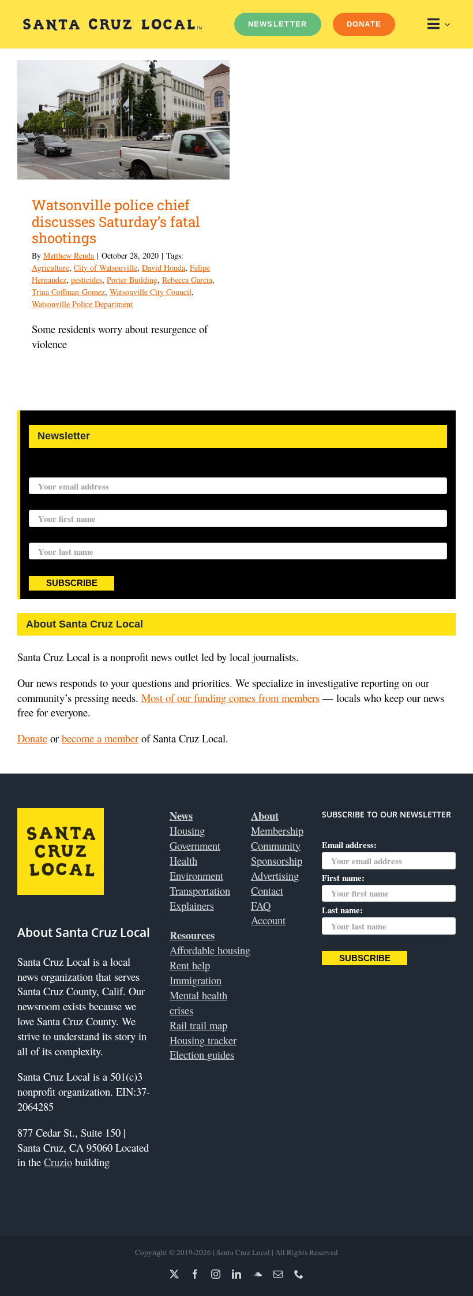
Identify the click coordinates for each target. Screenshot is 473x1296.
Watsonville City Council (151, 291)
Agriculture (50, 267)
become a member (100, 738)
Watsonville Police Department (82, 303)
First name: (50, 502)
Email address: (56, 470)
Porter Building (132, 279)
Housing (187, 830)
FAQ (261, 905)
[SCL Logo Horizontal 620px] (112, 23)
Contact (267, 890)
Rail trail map (198, 1025)
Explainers (192, 905)
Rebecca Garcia (187, 279)
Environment (196, 875)
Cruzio (58, 1162)
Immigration (196, 980)
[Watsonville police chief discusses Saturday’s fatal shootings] (123, 120)
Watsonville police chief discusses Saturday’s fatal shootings (116, 222)
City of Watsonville (105, 267)
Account (268, 920)
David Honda (163, 267)
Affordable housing (210, 950)
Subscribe (71, 583)
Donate (32, 738)
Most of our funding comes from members (230, 697)
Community (276, 845)
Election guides (202, 1054)
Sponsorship (276, 860)
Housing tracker (203, 1040)
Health (183, 860)
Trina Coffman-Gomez (68, 291)
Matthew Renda (68, 255)
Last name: (49, 535)
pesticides (86, 279)
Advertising (275, 875)
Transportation (200, 890)
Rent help (190, 965)
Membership (277, 830)
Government (195, 845)
